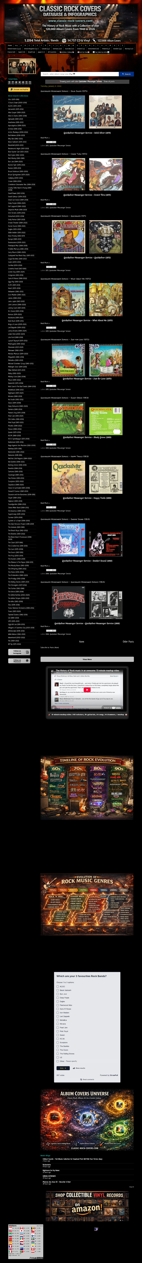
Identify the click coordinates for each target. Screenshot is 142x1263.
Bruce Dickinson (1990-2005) (18, 172)
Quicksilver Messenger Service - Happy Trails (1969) (65, 456)
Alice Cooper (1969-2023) (16, 113)
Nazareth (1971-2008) (15, 383)
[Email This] (47, 142)
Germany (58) (57, 49)
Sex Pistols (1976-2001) (16, 478)
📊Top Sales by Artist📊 (101, 52)
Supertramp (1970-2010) (16, 514)
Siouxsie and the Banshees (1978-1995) (21, 495)
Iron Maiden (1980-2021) (16, 295)
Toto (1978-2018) (14, 605)
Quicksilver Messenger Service (60, 146)
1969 (47, 448)
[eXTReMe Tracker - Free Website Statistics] (96, 1231)
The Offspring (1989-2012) (17, 569)
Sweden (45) (117, 49)
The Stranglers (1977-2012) (17, 585)
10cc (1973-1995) (13, 100)
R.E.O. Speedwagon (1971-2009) (18, 439)
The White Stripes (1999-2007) (18, 598)
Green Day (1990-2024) (16, 272)
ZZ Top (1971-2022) (14, 644)
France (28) (11, 52)
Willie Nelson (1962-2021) (16, 634)
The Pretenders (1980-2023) (18, 575)
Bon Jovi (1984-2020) (15, 162)
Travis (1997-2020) (14, 611)
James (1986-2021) (14, 298)
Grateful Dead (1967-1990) (17, 269)
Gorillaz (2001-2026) (15, 265)
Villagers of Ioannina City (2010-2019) (21, 628)
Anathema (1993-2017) (15, 122)
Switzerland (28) (93, 49)
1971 (47, 271)
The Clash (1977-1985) (15, 543)
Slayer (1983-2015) (14, 498)
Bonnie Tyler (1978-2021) (16, 165)
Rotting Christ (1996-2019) (17, 465)
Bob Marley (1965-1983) (16, 158)
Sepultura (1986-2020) (16, 485)
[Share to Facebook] (53, 142)
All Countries (52, 52)
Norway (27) (129, 49)
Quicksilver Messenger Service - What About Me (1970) (66, 279)
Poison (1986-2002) (15, 429)
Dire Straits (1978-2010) (16, 213)
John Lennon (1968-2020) (17, 305)
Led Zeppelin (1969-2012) (16, 328)
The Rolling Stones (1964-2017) (18, 582)
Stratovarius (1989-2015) (16, 511)
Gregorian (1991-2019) (15, 275)
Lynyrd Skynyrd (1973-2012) (17, 341)
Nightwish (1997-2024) (15, 393)
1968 (47, 574)
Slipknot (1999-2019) (15, 501)
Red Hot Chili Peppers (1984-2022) (20, 459)
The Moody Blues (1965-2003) (18, 566)
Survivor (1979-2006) (15, 518)
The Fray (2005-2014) (15, 556)
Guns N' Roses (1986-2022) (17, 278)
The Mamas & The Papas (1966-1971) (20, 562)
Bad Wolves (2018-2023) (16, 135)
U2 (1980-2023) (13, 618)
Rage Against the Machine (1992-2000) (21, 446)
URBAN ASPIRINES (49, 1176)
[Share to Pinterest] (55, 142)
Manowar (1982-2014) (15, 351)
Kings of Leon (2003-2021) (17, 324)
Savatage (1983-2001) (15, 475)
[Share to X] (51, 142)
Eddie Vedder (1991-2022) (16, 233)
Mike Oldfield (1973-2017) (16, 370)
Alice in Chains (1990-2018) (17, 116)
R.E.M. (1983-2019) (14, 436)
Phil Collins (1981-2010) (16, 419)
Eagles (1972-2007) (14, 229)
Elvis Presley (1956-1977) (16, 236)
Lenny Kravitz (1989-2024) (17, 331)
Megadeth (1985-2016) (16, 357)
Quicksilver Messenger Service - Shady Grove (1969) (65, 397)
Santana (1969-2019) (15, 472)
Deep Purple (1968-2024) (16, 203)
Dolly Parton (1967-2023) (16, 220)
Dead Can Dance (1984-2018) (18, 200)
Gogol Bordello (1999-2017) (17, 259)
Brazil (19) (31, 52)
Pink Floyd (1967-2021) (15, 423)
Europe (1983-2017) (14, 239)
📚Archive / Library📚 (67, 52)
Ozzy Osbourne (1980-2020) (18, 406)
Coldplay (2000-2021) (15, 178)
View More (87, 659)
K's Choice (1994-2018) (15, 311)
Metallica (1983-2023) (15, 360)
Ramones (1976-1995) (15, 455)
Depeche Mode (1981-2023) (17, 210)
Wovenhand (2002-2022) (16, 638)
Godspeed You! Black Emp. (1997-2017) (21, 256)
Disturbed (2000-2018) (16, 216)
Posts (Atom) (54, 648)
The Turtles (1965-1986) (16, 589)
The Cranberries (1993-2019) (18, 546)
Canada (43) (46, 49)
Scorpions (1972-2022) (16, 481)
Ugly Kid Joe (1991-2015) (16, 624)
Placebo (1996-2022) (15, 426)
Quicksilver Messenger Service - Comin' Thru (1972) (64, 154)
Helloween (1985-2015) (15, 292)
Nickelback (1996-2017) (15, 390)
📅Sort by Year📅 (83, 52)
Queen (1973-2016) (14, 432)
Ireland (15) (81, 49)
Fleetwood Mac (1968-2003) (17, 246)
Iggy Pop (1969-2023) (15, 282)
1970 (47, 331)
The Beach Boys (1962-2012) (18, 531)
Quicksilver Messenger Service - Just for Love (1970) (65, 339)
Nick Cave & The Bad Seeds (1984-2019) (22, 387)
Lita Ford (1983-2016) (15, 337)
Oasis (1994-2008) (14, 403)
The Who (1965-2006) (15, 602)
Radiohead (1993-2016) (15, 442)
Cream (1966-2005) (14, 181)
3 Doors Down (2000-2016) (17, 103)
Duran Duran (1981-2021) (16, 226)
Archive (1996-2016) (15, 129)
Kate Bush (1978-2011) (16, 321)
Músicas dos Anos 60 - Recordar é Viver (57, 1182)
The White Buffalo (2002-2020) (19, 595)
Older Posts (128, 642)
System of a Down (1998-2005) (19, 521)
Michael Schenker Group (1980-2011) (20, 364)
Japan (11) (41, 52)
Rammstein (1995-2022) (16, 452)
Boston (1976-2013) (14, 168)
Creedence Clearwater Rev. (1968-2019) (21, 185)
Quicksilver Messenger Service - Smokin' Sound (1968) (65, 519)
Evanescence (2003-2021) (16, 243)
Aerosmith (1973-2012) (15, 109)
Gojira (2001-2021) (14, 262)
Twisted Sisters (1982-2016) (18, 615)
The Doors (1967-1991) (15, 552)
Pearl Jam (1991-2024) (15, 416)
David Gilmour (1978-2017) (17, 197)
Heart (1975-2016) (14, 288)
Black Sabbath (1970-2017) (17, 142)
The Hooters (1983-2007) (16, 559)
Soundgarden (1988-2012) (17, 504)
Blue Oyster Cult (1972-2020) (18, 152)
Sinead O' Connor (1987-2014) (18, 491)
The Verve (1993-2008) (16, 592)
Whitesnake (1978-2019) (16, 631)
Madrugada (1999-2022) (16, 344)
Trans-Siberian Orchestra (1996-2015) (21, 608)
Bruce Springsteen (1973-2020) (19, 175)
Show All (131, 1187)
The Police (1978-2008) (16, 572)
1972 (47, 208)
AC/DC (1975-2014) (14, 106)
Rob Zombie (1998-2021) (16, 462)
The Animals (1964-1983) (16, 527)
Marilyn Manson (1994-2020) (18, 354)
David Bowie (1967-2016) (16, 193)
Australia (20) (69, 49)
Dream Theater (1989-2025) (17, 223)
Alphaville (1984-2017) (15, 119)
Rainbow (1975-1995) (15, 449)
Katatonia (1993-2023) (15, 318)
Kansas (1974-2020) (15, 315)
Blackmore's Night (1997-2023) (18, 149)
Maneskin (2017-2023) (15, 347)
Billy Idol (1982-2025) (15, 139)
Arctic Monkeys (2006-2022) (18, 132)
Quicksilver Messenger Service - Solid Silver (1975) (64, 91)
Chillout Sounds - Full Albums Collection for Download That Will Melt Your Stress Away (72, 1159)
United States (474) (14, 49)
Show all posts (109, 82)
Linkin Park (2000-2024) (16, 334)
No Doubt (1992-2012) (15, 400)
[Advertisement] (78, 63)
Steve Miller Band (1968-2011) (18, 508)
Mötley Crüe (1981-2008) (17, 377)
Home (10, 45)
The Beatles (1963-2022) (16, 534)
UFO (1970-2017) (13, 621)
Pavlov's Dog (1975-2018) (16, 413)
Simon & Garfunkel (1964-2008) (19, 488)
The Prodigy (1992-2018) (16, 579)
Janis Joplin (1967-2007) (16, 301)
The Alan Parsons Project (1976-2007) (21, 524)
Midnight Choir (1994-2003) (17, 367)
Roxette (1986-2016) (15, 468)
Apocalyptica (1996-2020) (17, 126)
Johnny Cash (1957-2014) (16, 308)
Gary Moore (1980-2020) (17, 252)
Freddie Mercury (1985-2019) (18, 249)
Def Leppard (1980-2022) (17, 206)
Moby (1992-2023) (14, 374)
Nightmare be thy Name (51, 1170)
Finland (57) (106, 49)
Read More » (45, 138)
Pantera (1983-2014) (15, 409)
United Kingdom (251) (31, 49)
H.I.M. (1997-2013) (14, 285)
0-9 (16, 45)
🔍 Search (126, 74)
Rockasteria (47, 1165)
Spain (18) (21, 52)
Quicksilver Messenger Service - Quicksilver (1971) (63, 216)
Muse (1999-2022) (14, 380)
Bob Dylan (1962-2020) (16, 155)
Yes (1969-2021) (13, 641)
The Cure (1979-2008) (15, 549)
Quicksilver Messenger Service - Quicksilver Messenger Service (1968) (73, 582)
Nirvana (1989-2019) (15, 396)
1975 (47, 146)
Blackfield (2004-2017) (15, 145)
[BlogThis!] (49, 142)
